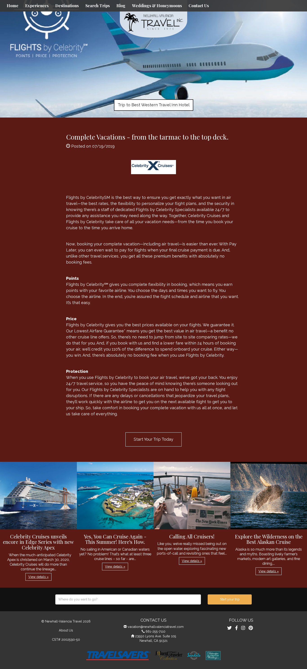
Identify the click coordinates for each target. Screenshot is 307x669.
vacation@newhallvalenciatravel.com (156, 627)
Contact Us (199, 5)
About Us (66, 630)
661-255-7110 (155, 631)
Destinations (67, 5)
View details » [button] (38, 577)
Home (12, 5)
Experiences (37, 5)
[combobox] (128, 599)
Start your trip (230, 599)
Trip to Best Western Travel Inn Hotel (153, 104)
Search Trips (97, 5)
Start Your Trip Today (153, 439)
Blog (120, 5)
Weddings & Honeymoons (157, 5)
